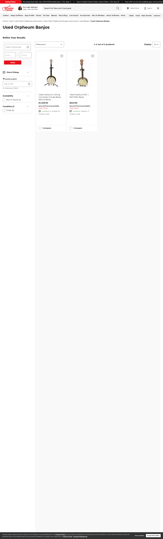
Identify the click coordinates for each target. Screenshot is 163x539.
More (123, 15)
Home (5, 21)
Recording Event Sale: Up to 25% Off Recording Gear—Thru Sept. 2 (47, 2)
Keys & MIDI (29, 15)
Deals (131, 16)
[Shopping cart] (158, 8)
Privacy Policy (60, 534)
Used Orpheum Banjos (100, 21)
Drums (38, 15)
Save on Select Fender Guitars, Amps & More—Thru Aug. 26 (98, 2)
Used (138, 16)
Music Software (112, 15)
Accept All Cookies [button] (153, 535)
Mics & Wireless (98, 15)
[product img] (51, 73)
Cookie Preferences (80, 536)
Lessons (156, 16)
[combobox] (49, 44)
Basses (54, 15)
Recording (63, 15)
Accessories (85, 15)
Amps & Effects (17, 15)
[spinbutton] (9, 55)
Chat (24, 9)
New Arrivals (146, 16)
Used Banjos (84, 21)
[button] (28, 8)
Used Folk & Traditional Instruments (28, 21)
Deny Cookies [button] (139, 535)
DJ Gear (46, 15)
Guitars (6, 15)
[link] (51, 97)
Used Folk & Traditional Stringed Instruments (60, 21)
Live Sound (73, 15)
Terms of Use (67, 536)
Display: (148, 44)
